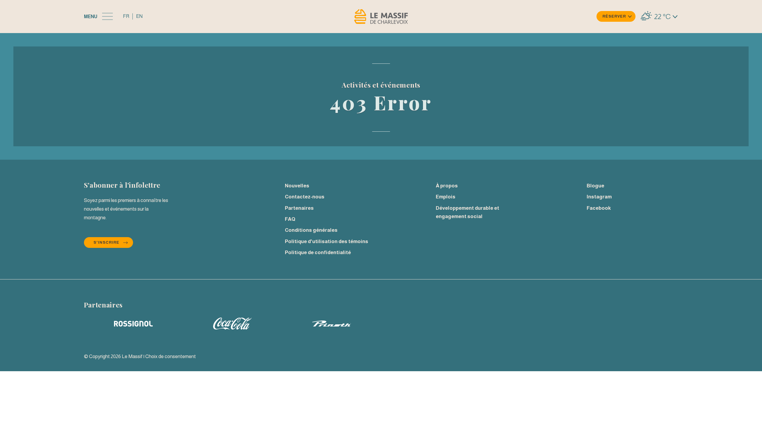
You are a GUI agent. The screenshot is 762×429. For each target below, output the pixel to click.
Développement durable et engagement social (467, 212)
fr (126, 16)
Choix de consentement (170, 356)
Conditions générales (311, 230)
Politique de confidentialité (318, 252)
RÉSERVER (614, 16)
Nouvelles (297, 186)
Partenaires (299, 208)
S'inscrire (106, 242)
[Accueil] (381, 16)
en (139, 16)
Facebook (599, 208)
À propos (447, 186)
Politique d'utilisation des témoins (326, 241)
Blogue (595, 186)
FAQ (290, 219)
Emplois (445, 197)
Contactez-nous (304, 197)
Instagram (599, 197)
